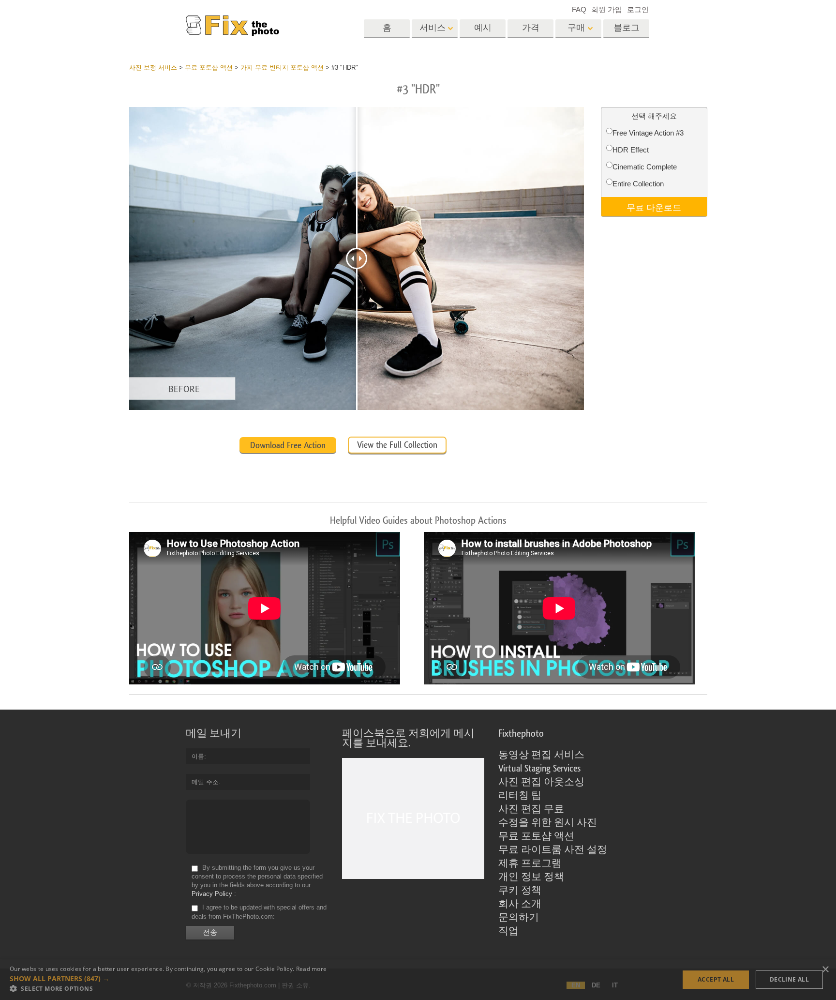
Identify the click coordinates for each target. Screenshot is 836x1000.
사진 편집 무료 (531, 809)
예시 (483, 28)
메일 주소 (205, 782)
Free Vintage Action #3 (648, 133)
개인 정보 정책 (531, 877)
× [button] (825, 969)
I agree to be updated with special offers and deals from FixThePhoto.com (259, 912)
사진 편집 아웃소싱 (541, 782)
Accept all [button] (716, 979)
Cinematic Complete (644, 167)
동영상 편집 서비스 (541, 755)
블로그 (626, 28)
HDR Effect (630, 150)
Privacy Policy (212, 893)
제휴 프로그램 (530, 863)
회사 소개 (519, 904)
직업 (508, 931)
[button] (168, 979)
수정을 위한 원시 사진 (547, 823)
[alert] (418, 979)
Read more (311, 969)
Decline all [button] (789, 979)
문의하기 (518, 918)
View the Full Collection (397, 444)
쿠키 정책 (519, 890)
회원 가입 (606, 9)
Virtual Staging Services (539, 768)
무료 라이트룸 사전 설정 (552, 850)
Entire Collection (638, 184)
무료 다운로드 (654, 206)
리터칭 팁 (519, 796)
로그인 (638, 9)
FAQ (579, 9)
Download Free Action (288, 445)
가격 (530, 28)
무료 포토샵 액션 (536, 836)
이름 (198, 756)
